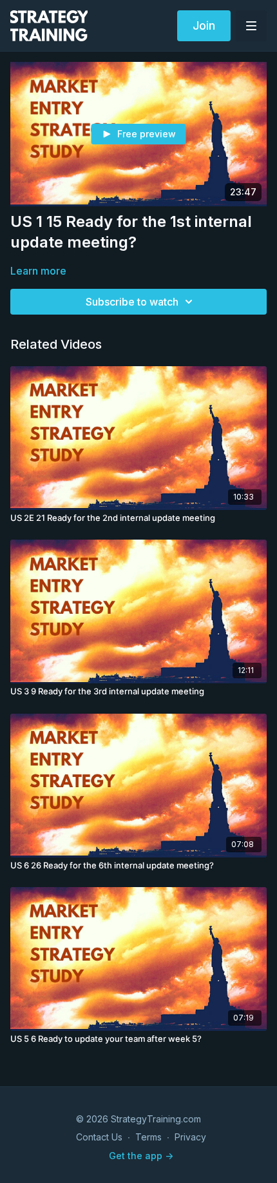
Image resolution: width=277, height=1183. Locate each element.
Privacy (190, 1136)
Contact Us (99, 1136)
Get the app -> (141, 1155)
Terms (148, 1136)
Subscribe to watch (132, 301)
